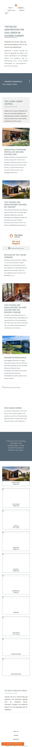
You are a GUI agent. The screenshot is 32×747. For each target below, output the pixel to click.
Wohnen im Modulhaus (15, 358)
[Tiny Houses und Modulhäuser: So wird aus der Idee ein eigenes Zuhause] (16, 292)
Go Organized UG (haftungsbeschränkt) (20, 745)
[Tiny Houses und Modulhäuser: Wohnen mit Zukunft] (16, 189)
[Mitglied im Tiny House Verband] (16, 242)
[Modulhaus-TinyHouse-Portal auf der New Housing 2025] (16, 137)
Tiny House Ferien (13, 408)
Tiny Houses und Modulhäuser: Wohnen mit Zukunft (15, 204)
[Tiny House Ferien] (16, 395)
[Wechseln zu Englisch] (22, 10)
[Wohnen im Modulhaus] (16, 345)
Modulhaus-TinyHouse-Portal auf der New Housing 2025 (15, 152)
